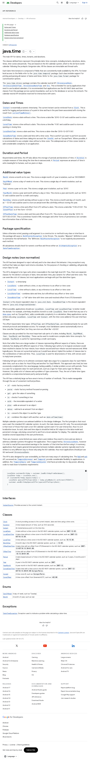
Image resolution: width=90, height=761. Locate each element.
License (12, 745)
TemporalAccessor (25, 459)
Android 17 (6, 688)
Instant (6, 108)
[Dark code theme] (86, 471)
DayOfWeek (7, 182)
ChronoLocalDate (64, 83)
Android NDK (36, 704)
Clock (76, 108)
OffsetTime (8, 207)
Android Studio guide (39, 690)
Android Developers (9, 18)
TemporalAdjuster (38, 462)
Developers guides (38, 693)
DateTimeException (11, 248)
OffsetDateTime (10, 214)
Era (48, 86)
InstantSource (8, 505)
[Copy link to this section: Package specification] (32, 229)
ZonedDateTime (9, 136)
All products (7, 737)
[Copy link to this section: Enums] (13, 587)
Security (5, 664)
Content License (63, 633)
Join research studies (68, 698)
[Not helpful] (85, 18)
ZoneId (50, 138)
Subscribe (30, 750)
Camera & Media (37, 668)
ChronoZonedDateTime (32, 86)
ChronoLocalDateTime (12, 86)
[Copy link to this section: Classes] (14, 515)
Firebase (6, 730)
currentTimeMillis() (21, 113)
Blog (4, 675)
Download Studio (38, 700)
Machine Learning (38, 661)
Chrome (5, 726)
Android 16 (6, 691)
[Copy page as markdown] (30, 51)
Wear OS (64, 661)
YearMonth (7, 193)
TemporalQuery (20, 462)
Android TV (65, 671)
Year (5, 189)
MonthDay (7, 200)
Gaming (35, 657)
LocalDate (7, 117)
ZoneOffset (8, 210)
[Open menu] (3, 2)
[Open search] (57, 2)
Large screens (66, 657)
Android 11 (6, 709)
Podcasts (6, 678)
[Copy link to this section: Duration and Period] (30, 153)
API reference (9, 11)
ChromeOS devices (68, 664)
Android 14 (6, 698)
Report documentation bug (70, 691)
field (79, 457)
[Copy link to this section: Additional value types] (33, 172)
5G (33, 675)
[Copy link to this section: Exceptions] (19, 606)
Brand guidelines (23, 745)
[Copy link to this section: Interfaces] (17, 498)
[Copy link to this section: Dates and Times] (25, 103)
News (4, 671)
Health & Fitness (37, 664)
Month (5, 177)
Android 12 (6, 705)
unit (85, 457)
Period (56, 160)
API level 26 (13, 45)
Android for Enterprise (10, 661)
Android (5, 657)
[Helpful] (82, 18)
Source (5, 668)
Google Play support (68, 695)
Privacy (34, 671)
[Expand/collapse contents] (15, 24)
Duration (80, 158)
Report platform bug (68, 688)
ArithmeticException (68, 246)
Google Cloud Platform (11, 733)
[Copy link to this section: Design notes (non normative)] (42, 258)
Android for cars (66, 668)
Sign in (84, 3)
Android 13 (6, 702)
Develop (20, 18)
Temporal (41, 459)
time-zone (7, 314)
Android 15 (6, 695)
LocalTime (7, 124)
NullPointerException (32, 236)
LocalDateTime (9, 131)
